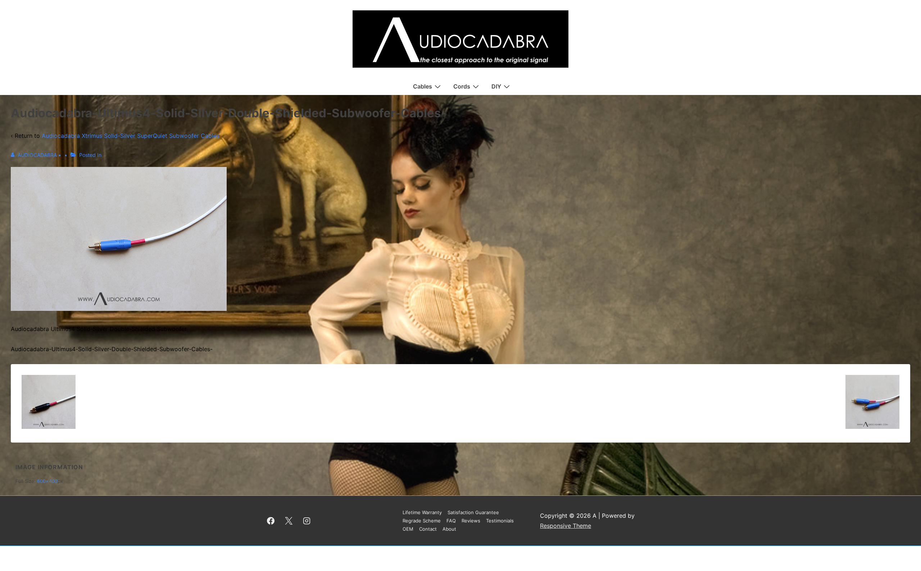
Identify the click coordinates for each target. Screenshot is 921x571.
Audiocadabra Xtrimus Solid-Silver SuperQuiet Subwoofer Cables (130, 135)
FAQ (451, 521)
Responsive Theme (565, 525)
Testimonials (500, 521)
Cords (461, 86)
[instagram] (307, 520)
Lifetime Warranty (422, 512)
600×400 (47, 481)
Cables (422, 86)
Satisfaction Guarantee (473, 512)
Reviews (471, 521)
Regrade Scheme (422, 521)
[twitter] (289, 520)
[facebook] (271, 520)
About (449, 529)
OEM (408, 529)
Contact (428, 529)
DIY (496, 86)
